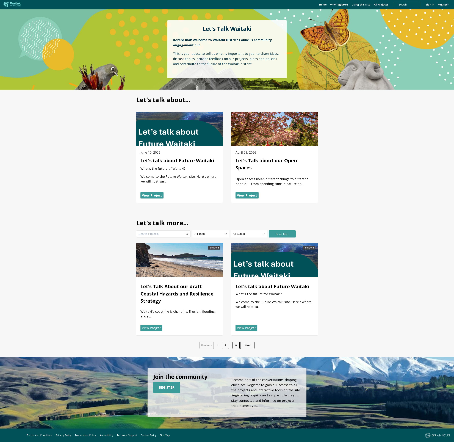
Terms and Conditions (39, 435)
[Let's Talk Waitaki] (48, 4)
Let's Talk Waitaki (227, 28)
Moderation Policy (85, 435)
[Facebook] (6, 435)
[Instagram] (11, 435)
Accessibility (106, 435)
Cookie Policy (148, 435)
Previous (206, 345)
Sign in (430, 4)
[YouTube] (16, 435)
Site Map (165, 435)
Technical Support (127, 435)
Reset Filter (282, 234)
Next (247, 345)
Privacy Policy (63, 435)
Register (443, 4)
